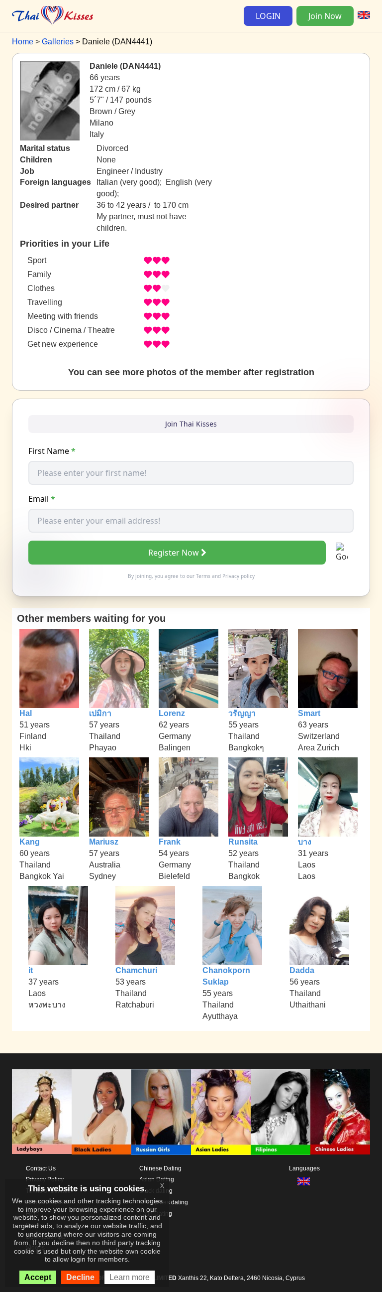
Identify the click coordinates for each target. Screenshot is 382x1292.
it (30, 970)
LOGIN (268, 15)
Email (41, 498)
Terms (203, 576)
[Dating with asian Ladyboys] (42, 1111)
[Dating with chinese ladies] (340, 1111)
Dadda (301, 970)
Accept (37, 1277)
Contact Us (41, 1168)
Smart (309, 713)
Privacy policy (238, 576)
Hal (25, 713)
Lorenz (172, 713)
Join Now (325, 15)
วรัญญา (242, 713)
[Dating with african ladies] (101, 1111)
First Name (52, 450)
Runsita (243, 842)
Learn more (129, 1277)
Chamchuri (136, 970)
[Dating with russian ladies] (161, 1111)
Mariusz (103, 842)
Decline (80, 1277)
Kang (29, 842)
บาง (304, 842)
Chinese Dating (160, 1168)
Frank (170, 842)
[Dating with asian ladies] (221, 1111)
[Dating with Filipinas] (280, 1111)
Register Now (173, 552)
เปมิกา (100, 713)
